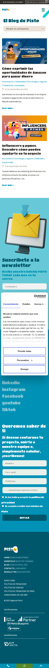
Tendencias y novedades (14, 85)
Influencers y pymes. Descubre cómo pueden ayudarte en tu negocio (21, 149)
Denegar (25, 369)
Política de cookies (14, 587)
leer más (7, 108)
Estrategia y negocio (37, 81)
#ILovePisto (7, 158)
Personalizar (23, 360)
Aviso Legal (9, 580)
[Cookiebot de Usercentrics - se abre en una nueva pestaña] (34, 296)
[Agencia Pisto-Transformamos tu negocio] (7, 9)
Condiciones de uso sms (15, 595)
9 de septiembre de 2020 (16, 166)
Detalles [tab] (26, 304)
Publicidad (39, 158)
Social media (7, 162)
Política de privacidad (15, 584)
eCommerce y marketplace (14, 81)
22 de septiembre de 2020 (16, 89)
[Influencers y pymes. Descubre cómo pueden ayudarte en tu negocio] (24, 128)
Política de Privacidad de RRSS (19, 591)
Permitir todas (24, 351)
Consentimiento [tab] (10, 304)
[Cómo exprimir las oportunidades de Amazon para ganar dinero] (24, 51)
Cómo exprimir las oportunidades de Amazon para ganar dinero (24, 72)
